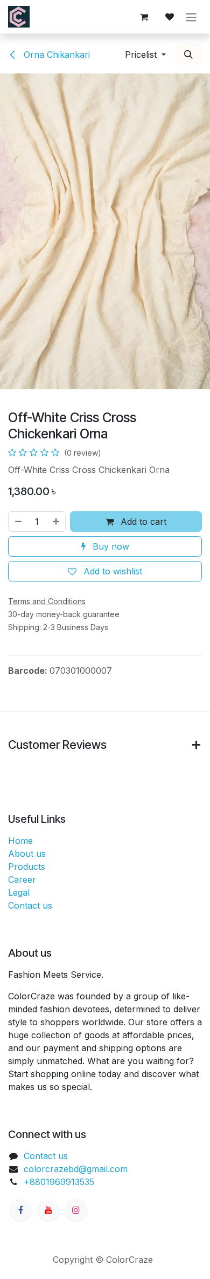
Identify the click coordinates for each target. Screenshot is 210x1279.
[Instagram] (76, 1210)
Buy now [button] (109, 546)
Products (26, 866)
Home (20, 840)
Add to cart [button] (142, 521)
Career (22, 879)
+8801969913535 (59, 1181)
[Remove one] (18, 521)
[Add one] (56, 521)
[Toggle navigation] (191, 16)
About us (27, 853)
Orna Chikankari (55, 54)
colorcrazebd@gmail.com (76, 1168)
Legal (19, 892)
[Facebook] (20, 1210)
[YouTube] (48, 1210)
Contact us (30, 905)
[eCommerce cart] (144, 17)
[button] (145, 54)
